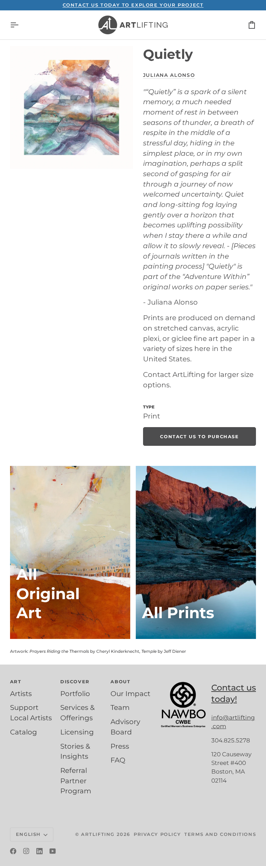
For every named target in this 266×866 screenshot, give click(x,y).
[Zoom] (71, 107)
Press (119, 746)
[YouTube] (53, 851)
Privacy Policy (157, 834)
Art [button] (15, 681)
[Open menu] (20, 24)
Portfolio (75, 693)
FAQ (117, 760)
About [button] (120, 681)
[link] (199, 436)
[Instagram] (26, 851)
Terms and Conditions (220, 834)
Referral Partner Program (75, 780)
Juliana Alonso (169, 75)
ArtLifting (98, 834)
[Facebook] (13, 851)
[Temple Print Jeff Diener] (196, 552)
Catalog (23, 732)
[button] (183, 680)
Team (120, 707)
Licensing (77, 732)
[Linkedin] (39, 851)
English (28, 834)
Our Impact (130, 693)
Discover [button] (75, 681)
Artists (21, 693)
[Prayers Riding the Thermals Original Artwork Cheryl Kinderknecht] (70, 552)
